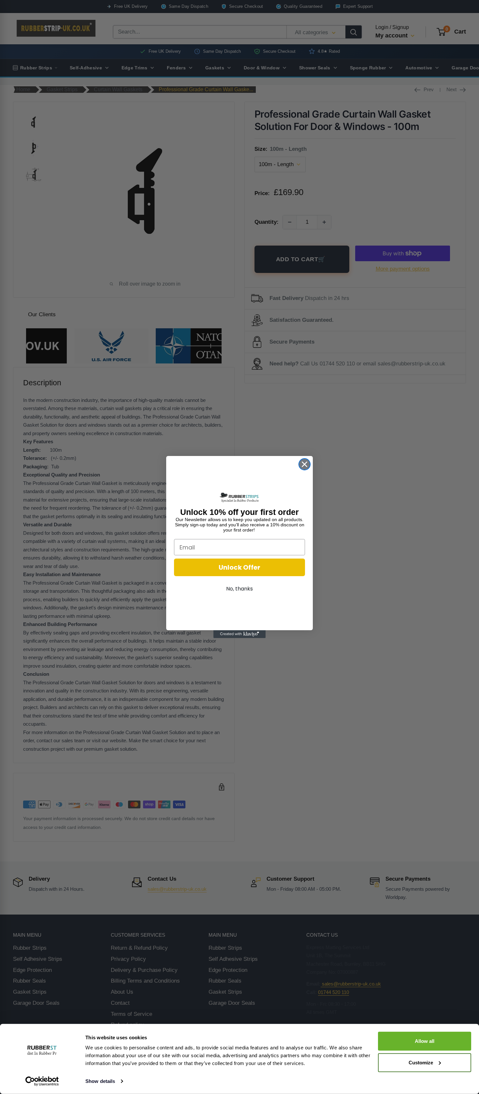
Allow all (424, 1041)
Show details (100, 1081)
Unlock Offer (239, 567)
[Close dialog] (304, 464)
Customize (421, 1062)
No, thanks (239, 588)
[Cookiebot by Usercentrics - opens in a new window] (42, 1081)
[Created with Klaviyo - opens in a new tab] (239, 634)
